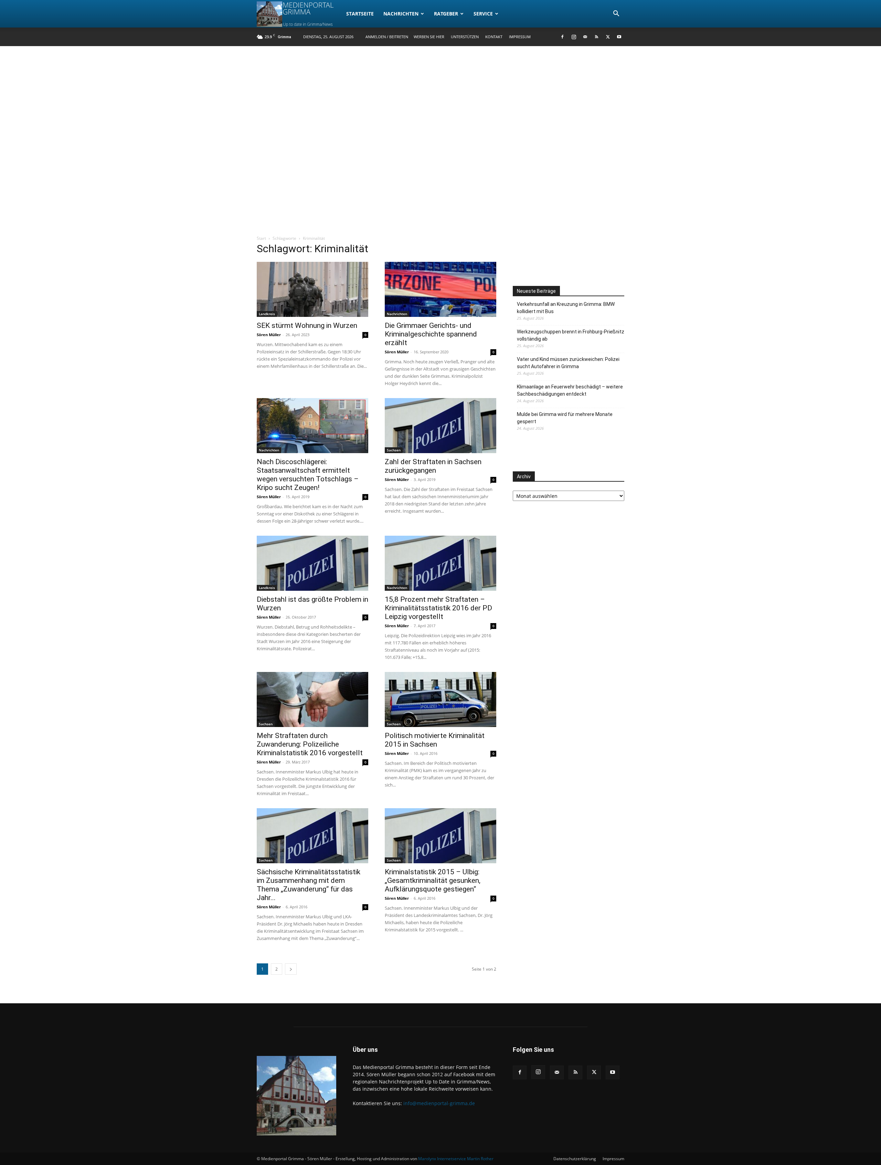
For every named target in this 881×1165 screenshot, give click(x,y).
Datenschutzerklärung (574, 1159)
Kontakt (493, 36)
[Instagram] (574, 37)
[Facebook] (562, 37)
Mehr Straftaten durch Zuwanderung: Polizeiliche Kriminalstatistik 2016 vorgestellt (310, 744)
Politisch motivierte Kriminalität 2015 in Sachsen (435, 739)
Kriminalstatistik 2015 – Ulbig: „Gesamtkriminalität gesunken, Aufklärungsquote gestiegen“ (432, 880)
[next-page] (291, 969)
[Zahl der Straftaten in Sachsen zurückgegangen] (440, 425)
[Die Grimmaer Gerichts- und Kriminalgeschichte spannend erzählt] (440, 289)
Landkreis (267, 313)
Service (483, 13)
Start (261, 238)
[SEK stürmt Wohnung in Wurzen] (312, 289)
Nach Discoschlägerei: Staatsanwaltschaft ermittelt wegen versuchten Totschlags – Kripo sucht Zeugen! (308, 475)
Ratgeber (446, 13)
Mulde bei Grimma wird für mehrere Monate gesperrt (565, 418)
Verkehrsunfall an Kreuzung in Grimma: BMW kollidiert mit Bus (566, 307)
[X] (608, 37)
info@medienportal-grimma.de (439, 1103)
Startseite (360, 13)
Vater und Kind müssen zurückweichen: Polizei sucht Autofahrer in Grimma (568, 362)
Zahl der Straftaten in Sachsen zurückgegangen (433, 466)
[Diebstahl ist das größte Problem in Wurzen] (312, 563)
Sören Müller (269, 334)
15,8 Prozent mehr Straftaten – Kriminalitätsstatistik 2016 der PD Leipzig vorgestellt (438, 608)
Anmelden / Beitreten (386, 36)
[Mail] (585, 37)
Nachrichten (400, 13)
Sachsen (394, 450)
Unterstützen (465, 36)
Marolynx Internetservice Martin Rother (455, 1159)
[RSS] (596, 37)
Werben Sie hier (429, 36)
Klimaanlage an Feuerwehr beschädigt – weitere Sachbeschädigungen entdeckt (570, 390)
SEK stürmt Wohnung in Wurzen (307, 325)
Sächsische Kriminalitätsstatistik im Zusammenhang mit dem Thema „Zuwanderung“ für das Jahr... (308, 885)
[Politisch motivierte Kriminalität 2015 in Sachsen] (440, 699)
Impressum (520, 36)
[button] (616, 14)
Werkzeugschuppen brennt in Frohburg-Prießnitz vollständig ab (570, 335)
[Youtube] (619, 37)
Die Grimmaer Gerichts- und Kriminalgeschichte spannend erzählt (431, 334)
